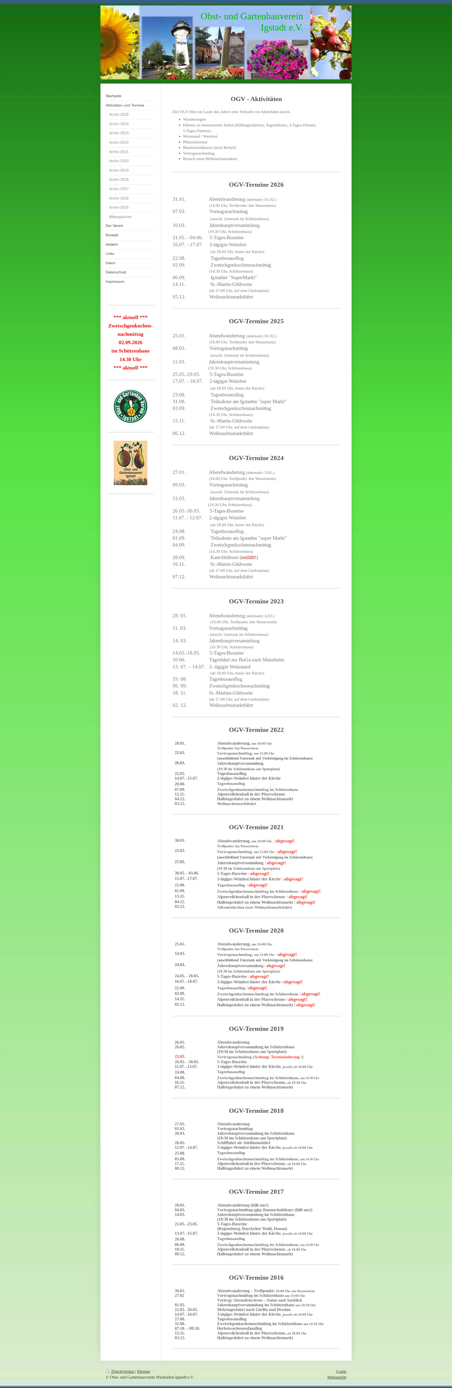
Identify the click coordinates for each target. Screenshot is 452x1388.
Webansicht (336, 1377)
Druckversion (122, 1371)
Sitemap (143, 1371)
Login (341, 1371)
